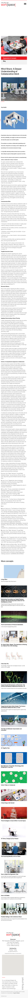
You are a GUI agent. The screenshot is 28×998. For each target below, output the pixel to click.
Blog (4, 61)
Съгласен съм (3, 996)
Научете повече (16, 993)
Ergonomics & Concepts (9, 58)
